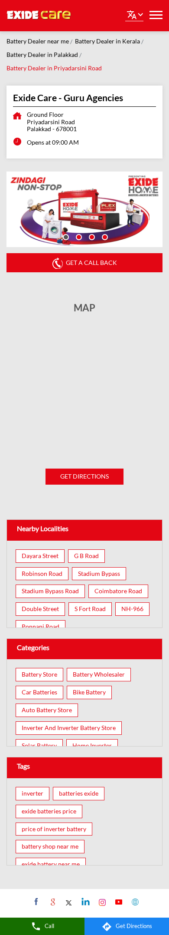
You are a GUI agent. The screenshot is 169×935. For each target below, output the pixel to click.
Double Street (40, 608)
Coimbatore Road (118, 591)
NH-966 (132, 608)
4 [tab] (104, 236)
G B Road (86, 555)
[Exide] (39, 16)
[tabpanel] (84, 209)
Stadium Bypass (99, 573)
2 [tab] (78, 236)
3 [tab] (91, 236)
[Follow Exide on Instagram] (101, 901)
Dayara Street (40, 555)
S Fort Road (90, 608)
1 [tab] (65, 236)
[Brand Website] (134, 901)
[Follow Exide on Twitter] (68, 901)
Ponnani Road (40, 626)
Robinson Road (42, 573)
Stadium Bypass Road (50, 591)
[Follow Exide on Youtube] (117, 901)
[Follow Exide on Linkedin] (84, 901)
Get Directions (84, 476)
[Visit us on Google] (51, 901)
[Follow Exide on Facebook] (35, 901)
